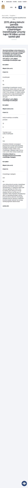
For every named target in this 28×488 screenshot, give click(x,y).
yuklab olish (6, 206)
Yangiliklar (12, 15)
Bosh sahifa (5, 15)
